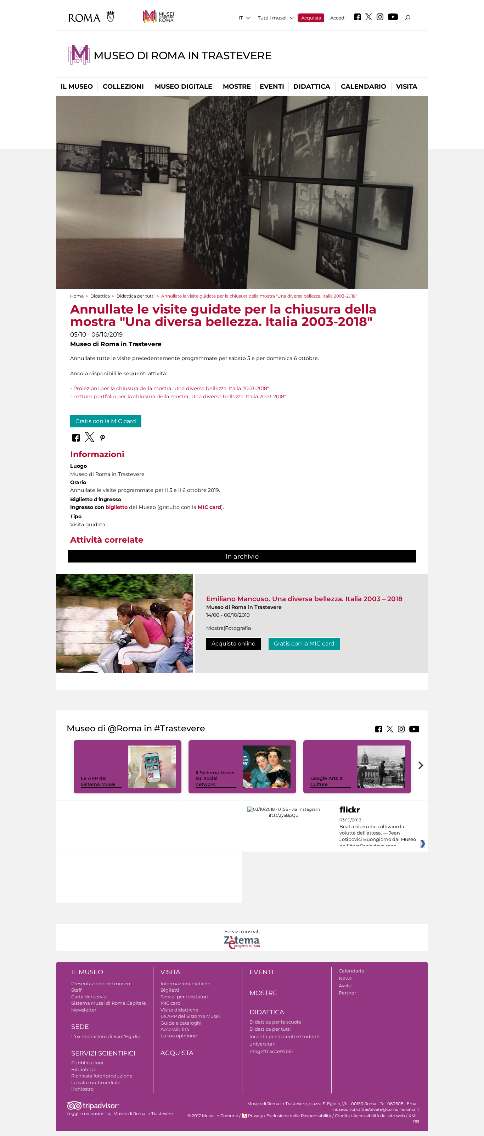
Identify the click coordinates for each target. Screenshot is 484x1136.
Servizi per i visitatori (184, 996)
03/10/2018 (377, 833)
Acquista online (233, 643)
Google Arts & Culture (326, 781)
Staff (76, 990)
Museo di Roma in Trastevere (182, 55)
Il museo (77, 86)
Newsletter (83, 1010)
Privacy (255, 1115)
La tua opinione (179, 1035)
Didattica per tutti (135, 296)
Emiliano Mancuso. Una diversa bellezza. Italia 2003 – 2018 (304, 599)
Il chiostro (82, 1089)
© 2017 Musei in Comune (212, 1115)
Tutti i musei (272, 18)
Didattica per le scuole (275, 1022)
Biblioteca (83, 1069)
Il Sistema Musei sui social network (215, 778)
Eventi (272, 86)
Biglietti (170, 990)
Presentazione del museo (100, 983)
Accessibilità (175, 1029)
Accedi (338, 18)
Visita (406, 86)
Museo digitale (183, 86)
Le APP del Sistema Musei (98, 781)
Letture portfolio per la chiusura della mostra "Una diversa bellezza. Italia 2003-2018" (179, 396)
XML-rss (414, 1118)
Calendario (363, 86)
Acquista (311, 18)
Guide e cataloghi (181, 1023)
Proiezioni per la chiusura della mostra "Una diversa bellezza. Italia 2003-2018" (171, 388)
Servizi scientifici (103, 1053)
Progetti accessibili (271, 1051)
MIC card (209, 507)
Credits (342, 1115)
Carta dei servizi (89, 996)
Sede (80, 1027)
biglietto (117, 507)
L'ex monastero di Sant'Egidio (105, 1036)
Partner (347, 993)
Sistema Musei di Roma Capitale (108, 1003)
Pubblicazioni (87, 1062)
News (345, 978)
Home (77, 296)
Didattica (311, 86)
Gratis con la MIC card (105, 421)
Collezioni (123, 86)
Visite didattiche (179, 1010)
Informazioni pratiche (185, 983)
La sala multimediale (95, 1082)
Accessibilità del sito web (379, 1115)
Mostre (237, 86)
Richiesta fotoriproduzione (102, 1076)
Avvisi (345, 985)
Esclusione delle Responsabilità (298, 1115)
